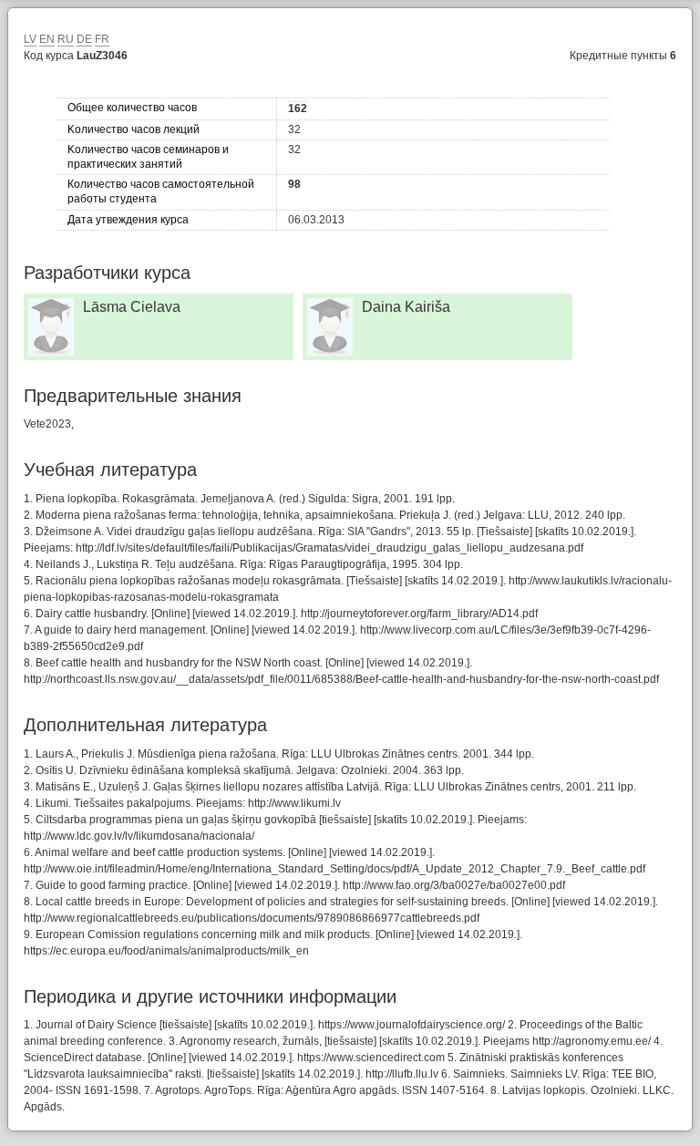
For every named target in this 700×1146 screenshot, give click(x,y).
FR (102, 39)
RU (65, 39)
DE (84, 39)
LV (30, 39)
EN (47, 39)
